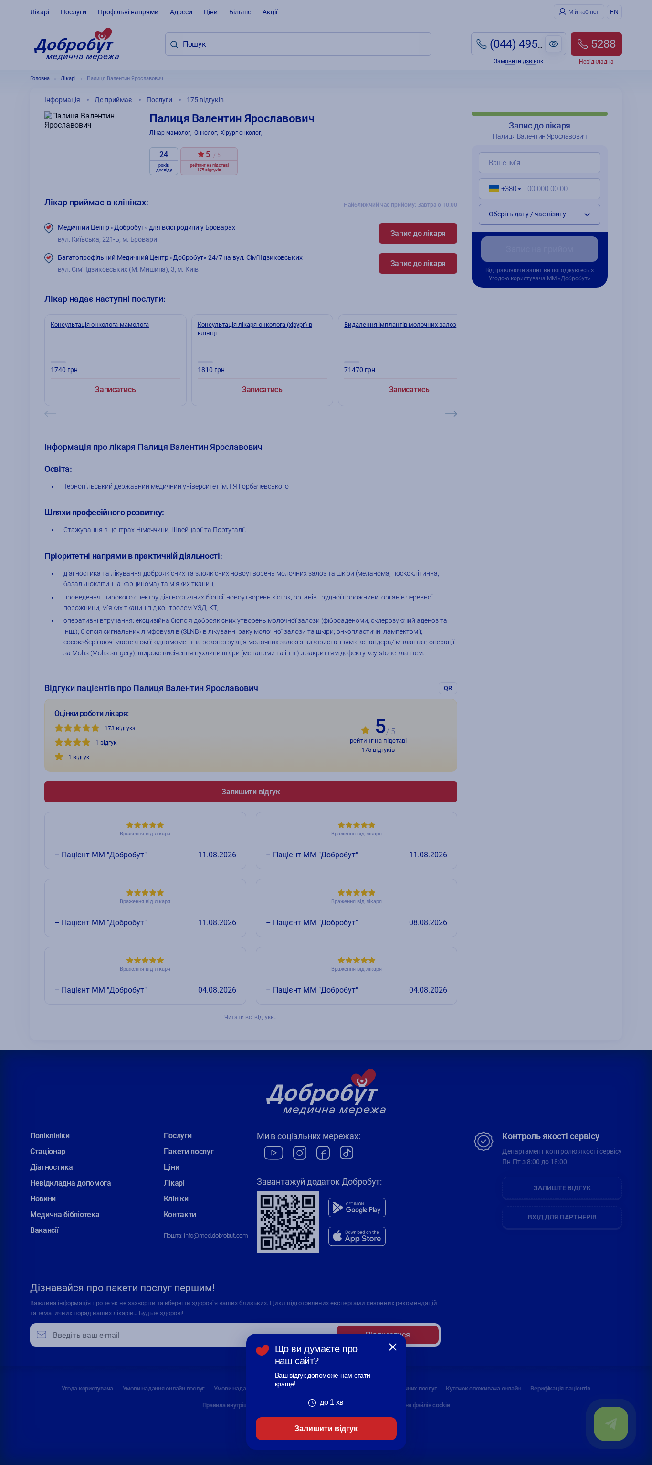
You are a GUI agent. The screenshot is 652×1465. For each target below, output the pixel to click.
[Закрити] (393, 1347)
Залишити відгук (326, 1428)
